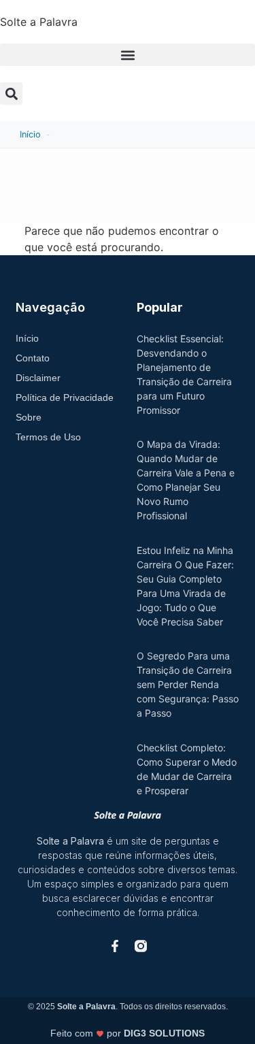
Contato (33, 358)
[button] (127, 55)
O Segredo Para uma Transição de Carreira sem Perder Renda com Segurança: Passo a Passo (188, 684)
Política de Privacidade (65, 397)
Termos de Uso (48, 436)
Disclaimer (38, 377)
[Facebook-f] (115, 946)
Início (30, 134)
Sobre (28, 417)
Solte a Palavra (39, 22)
